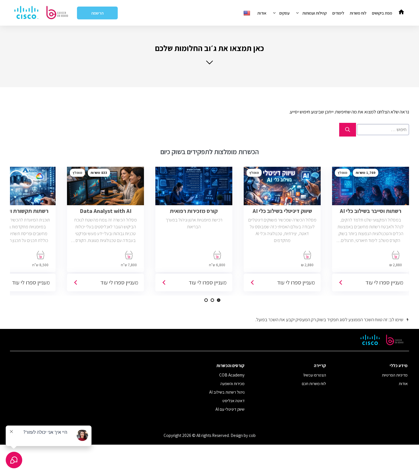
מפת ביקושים (382, 13)
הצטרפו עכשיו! (315, 375)
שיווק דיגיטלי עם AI (230, 409)
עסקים (284, 13)
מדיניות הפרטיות (395, 375)
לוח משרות (358, 13)
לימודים (338, 13)
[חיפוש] (347, 130)
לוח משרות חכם (314, 383)
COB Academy (232, 375)
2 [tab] (212, 300)
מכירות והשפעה (232, 383)
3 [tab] (206, 300)
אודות (262, 13)
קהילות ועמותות (314, 13)
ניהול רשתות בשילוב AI (227, 392)
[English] (248, 13)
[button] (209, 54)
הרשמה (97, 13)
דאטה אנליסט (233, 400)
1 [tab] (218, 300)
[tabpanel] (370, 231)
